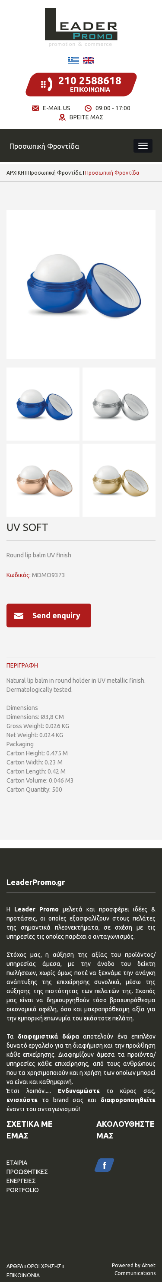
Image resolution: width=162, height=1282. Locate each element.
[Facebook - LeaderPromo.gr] (104, 1165)
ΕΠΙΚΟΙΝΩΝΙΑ (23, 1275)
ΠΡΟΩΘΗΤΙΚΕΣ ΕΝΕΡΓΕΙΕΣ (27, 1176)
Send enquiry (56, 615)
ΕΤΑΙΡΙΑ (16, 1162)
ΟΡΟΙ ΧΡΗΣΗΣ (44, 1266)
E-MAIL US (56, 108)
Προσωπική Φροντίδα (55, 173)
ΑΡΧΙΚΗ (15, 173)
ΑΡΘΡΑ (14, 1266)
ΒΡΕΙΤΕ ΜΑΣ (86, 117)
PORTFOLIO (22, 1189)
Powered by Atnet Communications (134, 1269)
